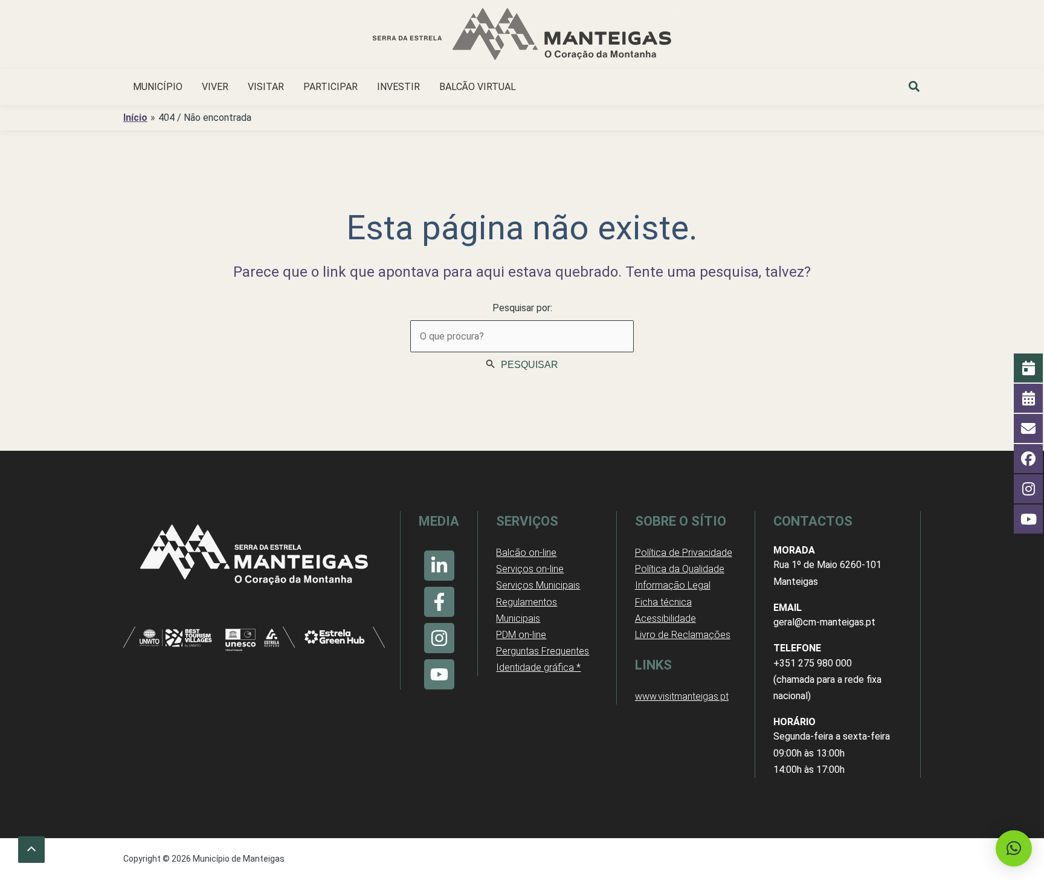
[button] (915, 88)
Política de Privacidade (683, 552)
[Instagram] (439, 638)
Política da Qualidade (679, 569)
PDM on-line (521, 635)
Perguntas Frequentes (542, 651)
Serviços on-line (530, 569)
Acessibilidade (665, 618)
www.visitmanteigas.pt (682, 696)
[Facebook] (439, 602)
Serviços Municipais (538, 585)
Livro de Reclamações (682, 635)
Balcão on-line (526, 552)
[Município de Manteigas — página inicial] (522, 36)
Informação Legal (672, 585)
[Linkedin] (439, 565)
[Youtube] (439, 674)
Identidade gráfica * (538, 667)
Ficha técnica (663, 602)
